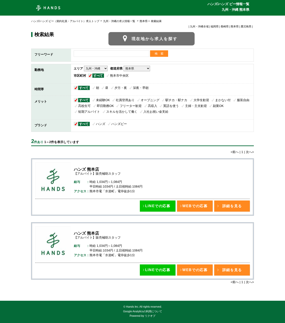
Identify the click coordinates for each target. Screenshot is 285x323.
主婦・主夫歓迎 (196, 106)
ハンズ (100, 124)
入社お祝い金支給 (155, 111)
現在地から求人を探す (155, 39)
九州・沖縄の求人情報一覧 (119, 21)
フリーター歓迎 (131, 106)
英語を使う (171, 106)
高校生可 (84, 106)
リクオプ (150, 315)
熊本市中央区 (119, 75)
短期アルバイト (89, 111)
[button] (157, 206)
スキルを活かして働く (121, 111)
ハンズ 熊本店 (86, 169)
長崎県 (225, 26)
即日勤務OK (105, 106)
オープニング (150, 100)
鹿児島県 (246, 26)
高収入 (152, 106)
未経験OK (103, 100)
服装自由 (243, 100)
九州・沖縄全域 (199, 26)
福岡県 (215, 26)
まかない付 (223, 100)
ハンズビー (119, 124)
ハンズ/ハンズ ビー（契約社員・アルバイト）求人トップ (65, 21)
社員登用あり (125, 100)
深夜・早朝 (141, 88)
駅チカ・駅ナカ (176, 100)
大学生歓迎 (201, 100)
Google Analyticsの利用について (142, 311)
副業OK (218, 106)
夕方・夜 (120, 88)
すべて (98, 75)
